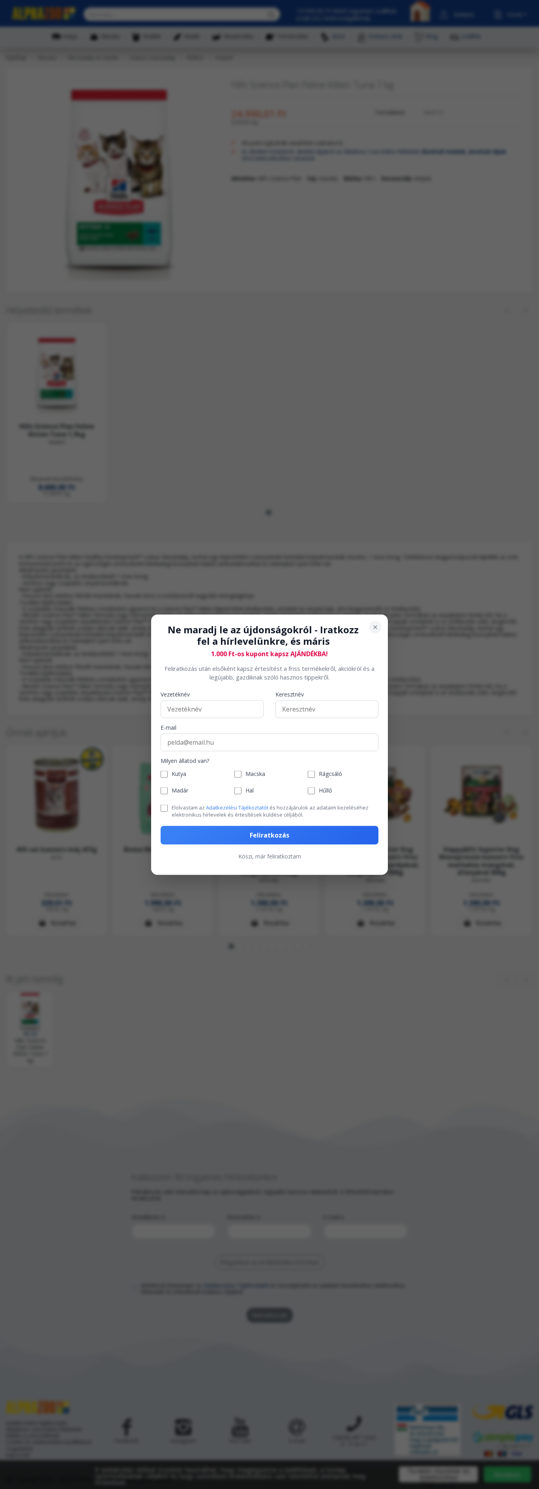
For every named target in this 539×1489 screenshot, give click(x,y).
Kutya (179, 773)
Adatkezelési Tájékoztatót (237, 807)
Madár (180, 790)
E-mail (168, 727)
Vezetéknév (175, 694)
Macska (255, 773)
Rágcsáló (330, 773)
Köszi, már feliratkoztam (269, 856)
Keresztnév (289, 694)
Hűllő (325, 790)
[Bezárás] (375, 627)
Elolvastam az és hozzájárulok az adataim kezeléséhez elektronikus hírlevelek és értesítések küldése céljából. (270, 811)
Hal (249, 790)
